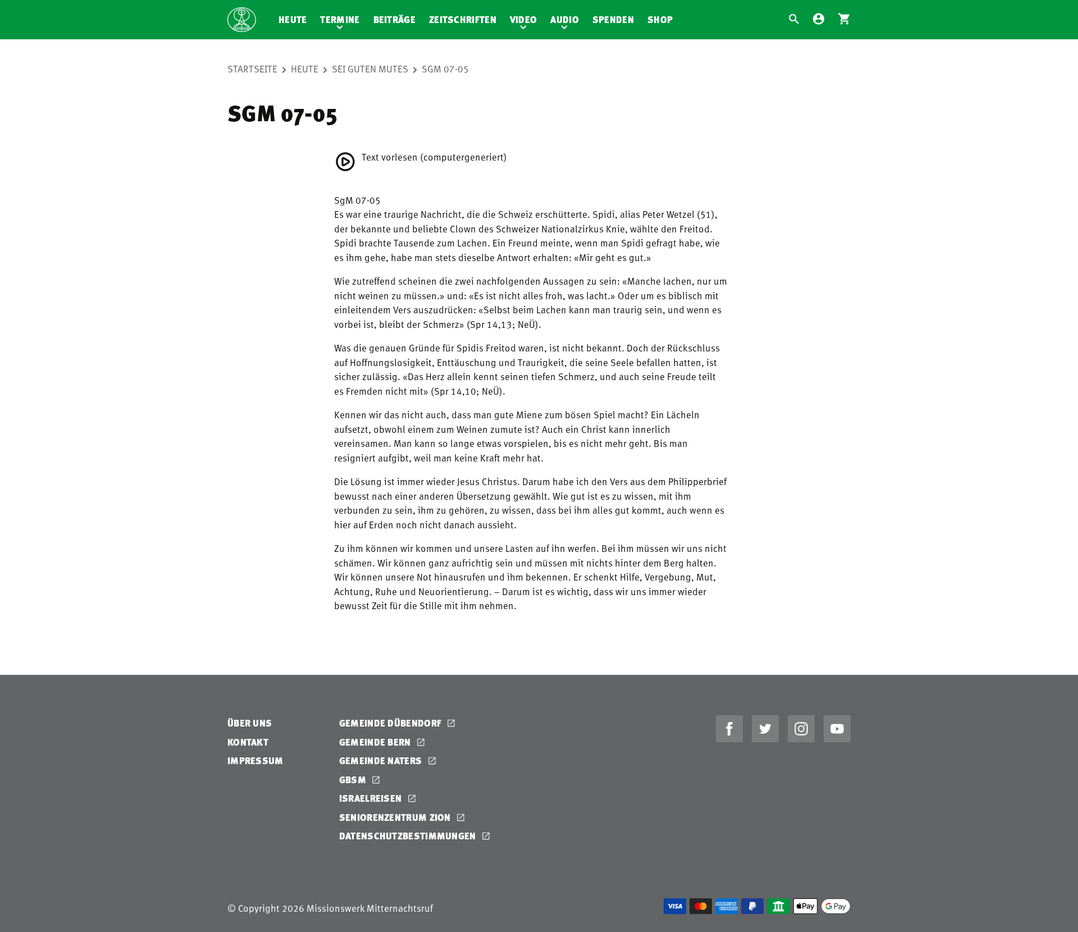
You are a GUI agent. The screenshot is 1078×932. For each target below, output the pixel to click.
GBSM (354, 780)
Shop (660, 19)
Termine (339, 19)
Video (523, 19)
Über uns (249, 723)
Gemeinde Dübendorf (391, 723)
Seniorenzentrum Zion (396, 817)
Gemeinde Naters (381, 760)
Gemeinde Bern (376, 742)
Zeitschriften (462, 19)
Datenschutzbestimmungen (408, 836)
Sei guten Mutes (370, 68)
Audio (564, 19)
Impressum (255, 760)
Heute (292, 19)
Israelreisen (371, 798)
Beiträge (394, 19)
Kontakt (247, 742)
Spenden (613, 19)
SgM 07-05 (445, 68)
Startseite (252, 68)
